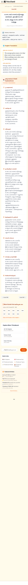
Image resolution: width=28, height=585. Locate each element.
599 (13, 314)
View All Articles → (14, 390)
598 (9, 314)
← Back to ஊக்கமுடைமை (9, 350)
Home (23, 350)
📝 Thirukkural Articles (7, 364)
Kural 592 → (23, 297)
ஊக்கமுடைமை (8, 6)
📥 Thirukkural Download (17, 365)
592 (4, 310)
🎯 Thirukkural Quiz (18, 359)
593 (9, 310)
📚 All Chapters (6, 359)
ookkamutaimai (18, 6)
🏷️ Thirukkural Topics (19, 362)
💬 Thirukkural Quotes (7, 362)
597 (4, 314)
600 (18, 314)
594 (13, 310)
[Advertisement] (14, 410)
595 (18, 310)
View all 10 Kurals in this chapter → (11, 317)
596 (22, 310)
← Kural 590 (5, 297)
